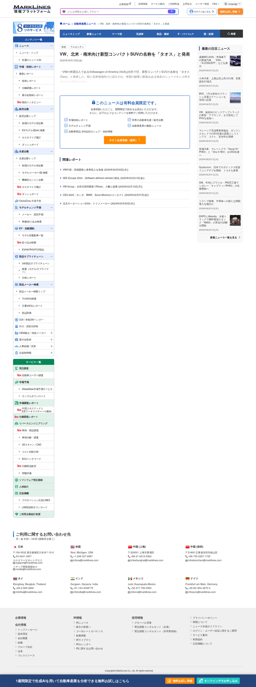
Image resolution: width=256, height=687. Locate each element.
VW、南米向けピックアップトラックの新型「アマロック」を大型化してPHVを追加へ (219, 115)
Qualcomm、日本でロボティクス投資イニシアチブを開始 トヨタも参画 (219, 168)
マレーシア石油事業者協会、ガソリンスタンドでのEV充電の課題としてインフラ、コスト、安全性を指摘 (220, 133)
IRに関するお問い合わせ (89, 648)
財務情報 (81, 635)
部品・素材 (163, 34)
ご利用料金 (173, 3)
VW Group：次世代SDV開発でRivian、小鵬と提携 (90, 186)
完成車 (139, 34)
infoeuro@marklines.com (202, 592)
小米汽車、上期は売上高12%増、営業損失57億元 (220, 79)
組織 (20, 642)
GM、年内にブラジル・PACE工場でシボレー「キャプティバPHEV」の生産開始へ (219, 185)
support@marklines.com (29, 562)
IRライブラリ (83, 639)
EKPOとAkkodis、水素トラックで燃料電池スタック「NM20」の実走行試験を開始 (213, 220)
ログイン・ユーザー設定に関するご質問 (215, 630)
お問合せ (187, 3)
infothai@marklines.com (29, 592)
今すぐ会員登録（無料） (123, 140)
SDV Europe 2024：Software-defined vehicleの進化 (91, 178)
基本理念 (23, 633)
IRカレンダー (83, 644)
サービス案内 (158, 3)
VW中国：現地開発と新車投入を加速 (83, 169)
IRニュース (82, 622)
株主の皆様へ (83, 626)
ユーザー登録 (202, 3)
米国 (63, 46)
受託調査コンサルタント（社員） (152, 626)
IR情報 (77, 617)
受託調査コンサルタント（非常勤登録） (156, 631)
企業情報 (20, 617)
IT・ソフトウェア (186, 34)
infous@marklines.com (85, 560)
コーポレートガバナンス (89, 631)
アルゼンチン (77, 46)
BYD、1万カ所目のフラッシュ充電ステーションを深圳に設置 (213, 96)
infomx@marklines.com (144, 592)
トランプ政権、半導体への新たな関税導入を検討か (220, 202)
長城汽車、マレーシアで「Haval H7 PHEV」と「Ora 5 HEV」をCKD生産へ (219, 152)
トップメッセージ (27, 629)
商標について (200, 621)
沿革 (20, 651)
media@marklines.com (28, 569)
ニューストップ (71, 34)
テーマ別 (117, 34)
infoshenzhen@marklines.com (205, 560)
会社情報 (20, 624)
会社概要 (23, 638)
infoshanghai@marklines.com (147, 560)
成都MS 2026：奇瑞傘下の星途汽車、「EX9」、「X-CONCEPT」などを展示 (213, 61)
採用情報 (143, 3)
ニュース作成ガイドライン (207, 626)
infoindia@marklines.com (87, 592)
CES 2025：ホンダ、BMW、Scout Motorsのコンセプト (94, 195)
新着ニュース (94, 34)
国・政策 (209, 34)
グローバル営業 (143, 622)
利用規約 (198, 639)
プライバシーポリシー (205, 617)
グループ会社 (25, 646)
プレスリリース (26, 655)
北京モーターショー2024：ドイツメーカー (87, 203)
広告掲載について (202, 643)
